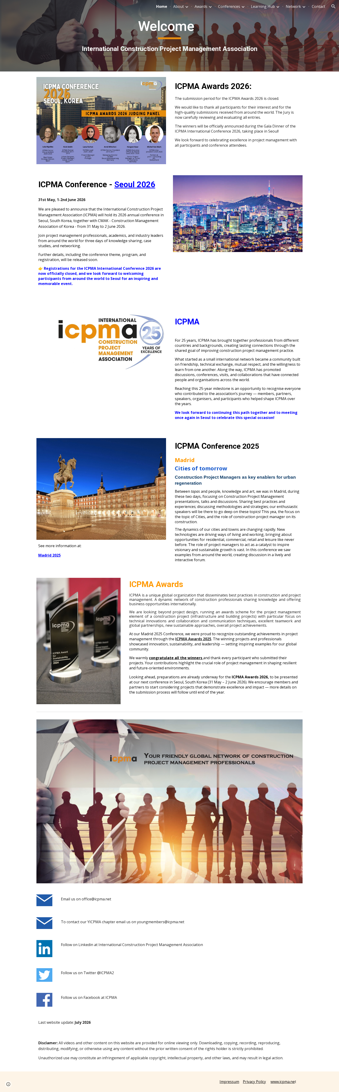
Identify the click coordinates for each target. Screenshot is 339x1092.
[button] (333, 6)
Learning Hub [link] (263, 6)
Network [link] (293, 6)
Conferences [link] (229, 6)
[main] (169, 36)
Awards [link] (201, 6)
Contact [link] (318, 6)
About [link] (178, 6)
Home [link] (161, 6)
